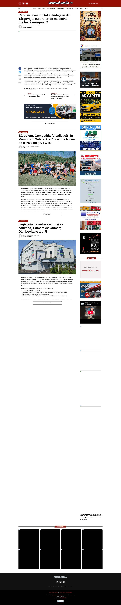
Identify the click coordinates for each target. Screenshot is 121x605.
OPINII (44, 8)
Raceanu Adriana (28, 27)
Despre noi (56, 586)
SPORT (86, 8)
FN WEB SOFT (63, 598)
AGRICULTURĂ (69, 8)
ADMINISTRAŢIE (60, 8)
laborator (54, 88)
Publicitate (63, 586)
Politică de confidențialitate (65, 592)
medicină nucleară (63, 88)
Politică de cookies (53, 592)
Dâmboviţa (42, 88)
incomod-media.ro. (57, 595)
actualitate (35, 88)
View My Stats (60, 603)
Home (50, 586)
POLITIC (76, 8)
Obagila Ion (26, 147)
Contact (70, 586)
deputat (48, 88)
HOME (34, 8)
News (39, 8)
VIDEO (81, 8)
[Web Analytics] (60, 602)
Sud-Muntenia (51, 8)
